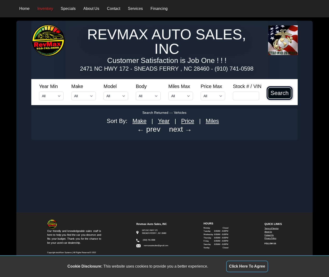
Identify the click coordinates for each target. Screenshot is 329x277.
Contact (113, 9)
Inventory (45, 9)
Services (135, 9)
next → (180, 129)
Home (24, 9)
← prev (148, 129)
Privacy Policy (270, 238)
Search (279, 93)
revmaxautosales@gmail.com (156, 245)
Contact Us (269, 235)
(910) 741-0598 (234, 68)
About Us (91, 9)
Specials (68, 9)
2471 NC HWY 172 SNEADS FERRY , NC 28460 (144, 68)
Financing (159, 9)
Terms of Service (271, 228)
